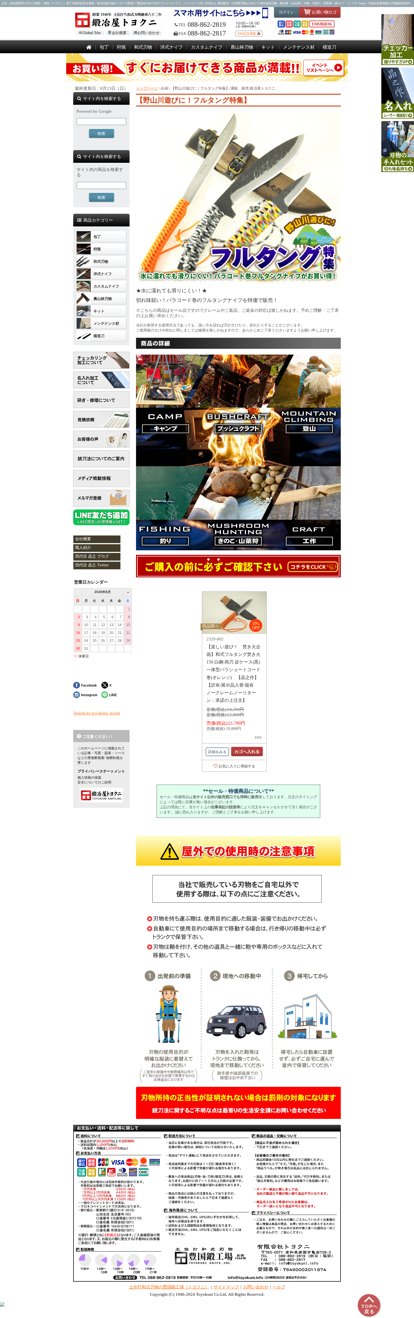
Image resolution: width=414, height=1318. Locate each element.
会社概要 (119, 33)
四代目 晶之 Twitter (92, 565)
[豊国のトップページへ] (88, 47)
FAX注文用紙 (247, 33)
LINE (113, 695)
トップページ (147, 88)
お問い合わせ (148, 33)
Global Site (92, 33)
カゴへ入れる (247, 751)
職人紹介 (83, 548)
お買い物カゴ (324, 12)
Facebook (89, 685)
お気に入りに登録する (237, 766)
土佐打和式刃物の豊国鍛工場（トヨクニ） (169, 1287)
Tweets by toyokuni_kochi (96, 713)
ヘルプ (279, 1287)
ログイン (286, 12)
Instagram (89, 695)
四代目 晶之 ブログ (92, 556)
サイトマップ (226, 1287)
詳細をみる (217, 752)
